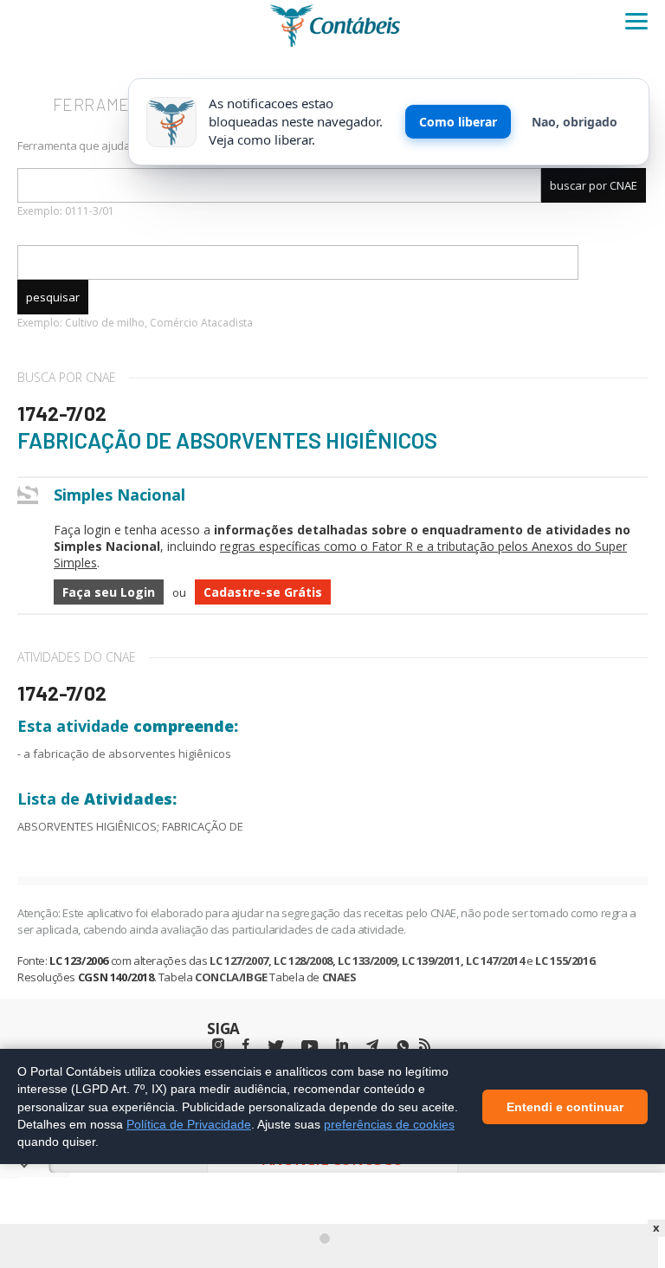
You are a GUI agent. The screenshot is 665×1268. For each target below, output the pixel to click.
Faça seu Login (108, 592)
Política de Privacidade (188, 1123)
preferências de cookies (389, 1123)
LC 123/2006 (78, 960)
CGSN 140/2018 (116, 977)
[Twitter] (275, 1046)
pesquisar (53, 297)
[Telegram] (372, 1047)
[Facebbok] (246, 1045)
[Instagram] (218, 1045)
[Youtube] (309, 1046)
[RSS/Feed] (425, 1044)
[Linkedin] (342, 1045)
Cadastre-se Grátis (262, 592)
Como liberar (458, 121)
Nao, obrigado (574, 121)
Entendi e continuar (565, 1106)
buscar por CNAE (593, 185)
